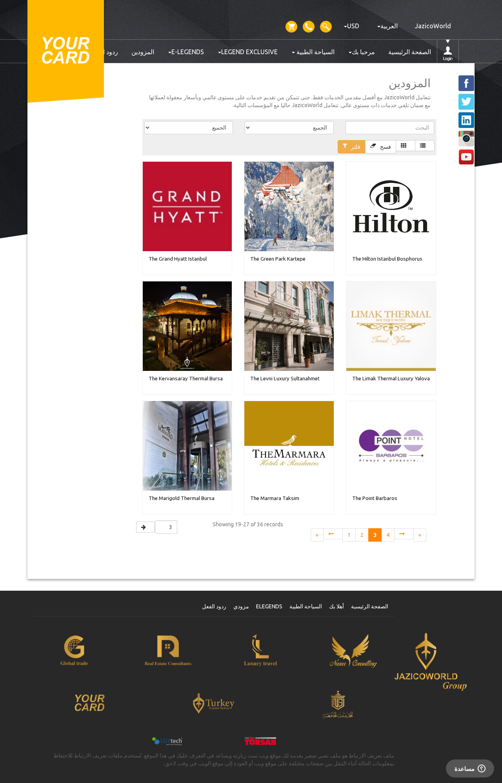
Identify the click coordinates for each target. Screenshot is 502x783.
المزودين (142, 51)
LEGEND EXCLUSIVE (249, 51)
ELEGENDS (269, 606)
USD (353, 25)
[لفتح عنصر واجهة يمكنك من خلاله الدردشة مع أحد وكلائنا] (470, 769)
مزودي (241, 606)
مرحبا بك (363, 51)
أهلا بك (336, 606)
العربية (389, 25)
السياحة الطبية (315, 51)
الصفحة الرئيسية (409, 51)
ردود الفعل (214, 606)
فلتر (355, 147)
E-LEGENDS (187, 51)
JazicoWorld (433, 25)
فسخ (385, 147)
